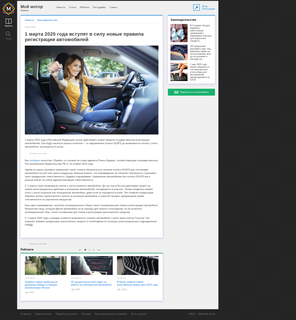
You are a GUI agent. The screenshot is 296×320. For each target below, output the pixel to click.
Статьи (72, 7)
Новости (61, 7)
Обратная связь (43, 314)
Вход (204, 6)
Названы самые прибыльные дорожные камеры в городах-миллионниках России (41, 284)
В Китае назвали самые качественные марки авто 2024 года (137, 283)
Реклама (86, 314)
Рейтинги (84, 7)
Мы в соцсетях (139, 314)
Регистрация (208, 9)
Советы (113, 7)
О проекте (26, 314)
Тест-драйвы (99, 7)
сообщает (34, 160)
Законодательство (47, 20)
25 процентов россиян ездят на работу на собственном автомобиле (91, 283)
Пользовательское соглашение (111, 314)
